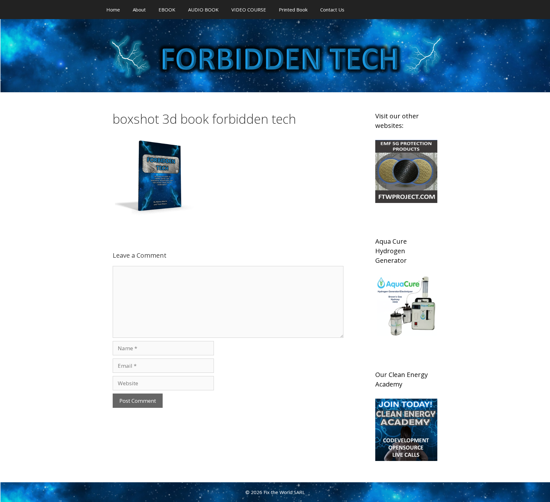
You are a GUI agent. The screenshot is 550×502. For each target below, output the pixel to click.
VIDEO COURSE (248, 9)
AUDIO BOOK (203, 9)
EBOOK (167, 9)
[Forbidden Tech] (275, 55)
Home (113, 9)
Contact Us (332, 9)
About (139, 9)
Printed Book (293, 9)
